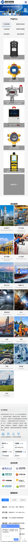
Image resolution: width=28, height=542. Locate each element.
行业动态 (5, 500)
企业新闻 (14, 500)
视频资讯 (22, 500)
